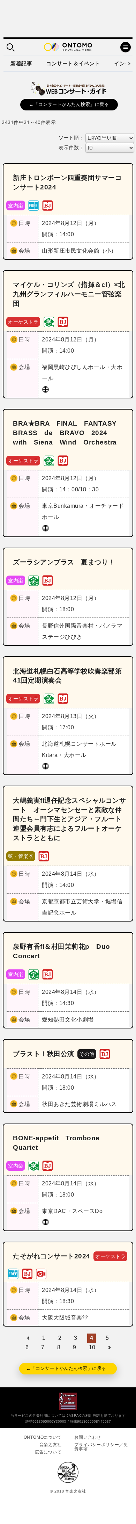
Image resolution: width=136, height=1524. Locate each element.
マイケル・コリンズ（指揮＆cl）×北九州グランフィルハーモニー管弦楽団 (69, 294)
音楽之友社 (50, 1444)
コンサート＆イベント (73, 63)
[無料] (33, 205)
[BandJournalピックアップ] (47, 205)
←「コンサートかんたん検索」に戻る (69, 104)
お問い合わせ (87, 1437)
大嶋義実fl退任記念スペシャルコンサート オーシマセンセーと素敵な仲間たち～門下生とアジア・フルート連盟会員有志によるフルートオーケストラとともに (69, 819)
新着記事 (21, 63)
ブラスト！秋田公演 (43, 1053)
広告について (48, 1452)
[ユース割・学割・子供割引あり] (49, 321)
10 (92, 1347)
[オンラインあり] (41, 1273)
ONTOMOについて (43, 1437)
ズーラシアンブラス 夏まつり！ (64, 562)
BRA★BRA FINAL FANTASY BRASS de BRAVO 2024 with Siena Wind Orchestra (68, 433)
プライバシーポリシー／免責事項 (101, 1446)
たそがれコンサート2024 (51, 1256)
